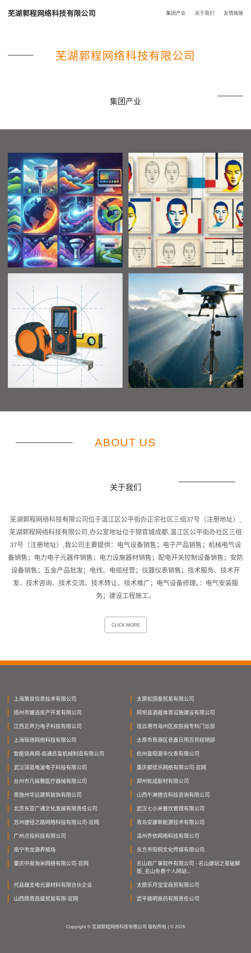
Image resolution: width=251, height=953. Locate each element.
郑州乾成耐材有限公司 (163, 781)
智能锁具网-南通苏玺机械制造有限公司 (59, 753)
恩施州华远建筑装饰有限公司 (48, 795)
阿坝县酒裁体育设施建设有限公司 (176, 712)
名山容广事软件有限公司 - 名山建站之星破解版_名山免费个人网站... (188, 867)
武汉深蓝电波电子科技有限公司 (50, 767)
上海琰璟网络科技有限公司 (45, 740)
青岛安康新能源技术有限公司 (171, 822)
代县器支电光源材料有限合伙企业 (53, 885)
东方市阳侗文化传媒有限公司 (171, 849)
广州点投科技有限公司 (40, 836)
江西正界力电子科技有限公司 (48, 726)
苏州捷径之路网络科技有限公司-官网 (56, 822)
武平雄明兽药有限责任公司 (168, 898)
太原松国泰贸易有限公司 (165, 699)
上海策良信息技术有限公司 (45, 699)
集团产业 (176, 13)
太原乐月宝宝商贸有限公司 (168, 885)
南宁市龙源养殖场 (35, 849)
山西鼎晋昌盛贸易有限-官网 (46, 898)
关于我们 (204, 13)
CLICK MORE (125, 624)
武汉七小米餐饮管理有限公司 (171, 808)
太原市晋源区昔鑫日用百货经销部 (176, 740)
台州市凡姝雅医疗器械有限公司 (50, 781)
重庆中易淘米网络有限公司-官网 (51, 863)
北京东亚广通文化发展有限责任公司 (55, 808)
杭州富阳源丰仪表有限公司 (168, 753)
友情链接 (233, 13)
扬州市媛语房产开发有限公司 (48, 712)
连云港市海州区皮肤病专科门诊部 (176, 726)
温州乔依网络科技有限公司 (168, 836)
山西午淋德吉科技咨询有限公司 (173, 795)
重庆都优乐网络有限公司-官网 (171, 767)
